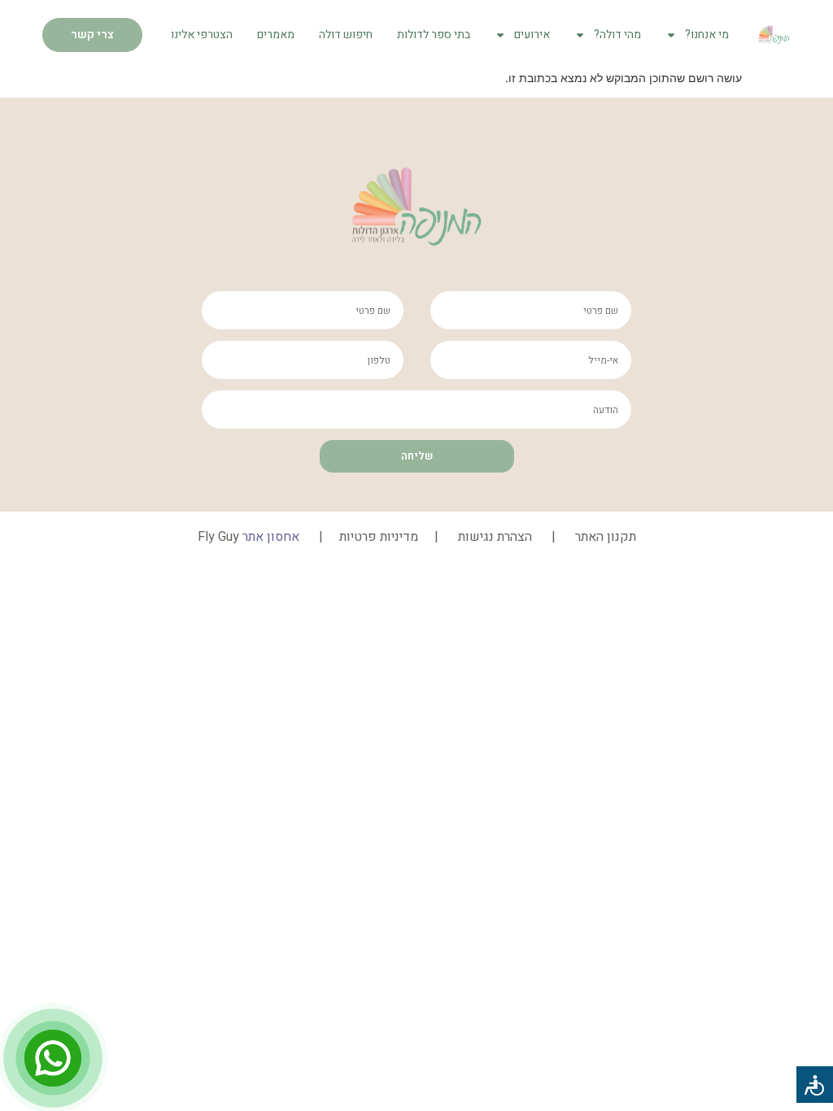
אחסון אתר (270, 537)
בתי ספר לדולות (433, 34)
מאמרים (275, 34)
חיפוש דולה (346, 34)
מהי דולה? (617, 34)
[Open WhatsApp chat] (52, 1058)
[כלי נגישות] (814, 1084)
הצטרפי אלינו (202, 34)
